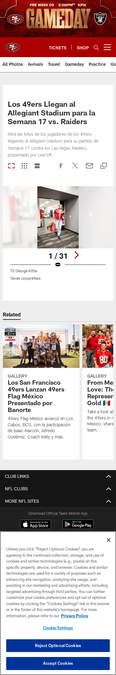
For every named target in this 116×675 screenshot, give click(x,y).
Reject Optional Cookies (58, 645)
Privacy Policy (74, 615)
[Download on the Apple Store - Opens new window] (35, 525)
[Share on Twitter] (75, 169)
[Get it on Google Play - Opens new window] (78, 527)
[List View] (37, 166)
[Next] (76, 255)
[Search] (96, 47)
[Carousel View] (11, 166)
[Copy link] (103, 166)
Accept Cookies (58, 663)
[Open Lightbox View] (58, 237)
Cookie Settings (58, 627)
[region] (58, 603)
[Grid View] (24, 166)
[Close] (108, 540)
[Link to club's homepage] (12, 45)
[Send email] (89, 169)
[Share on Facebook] (61, 169)
